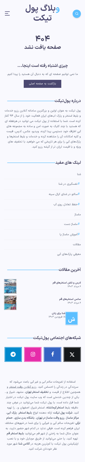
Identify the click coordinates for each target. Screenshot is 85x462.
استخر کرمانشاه (55, 408)
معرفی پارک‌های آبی (69, 254)
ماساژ (77, 214)
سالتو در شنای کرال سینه (63, 194)
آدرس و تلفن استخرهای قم (67, 283)
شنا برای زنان (58, 313)
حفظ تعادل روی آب (65, 204)
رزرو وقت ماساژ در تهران (50, 418)
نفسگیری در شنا (68, 184)
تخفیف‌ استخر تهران (36, 392)
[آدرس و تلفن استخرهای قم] (10, 285)
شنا (79, 174)
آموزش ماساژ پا (69, 235)
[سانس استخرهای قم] (10, 302)
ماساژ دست (71, 224)
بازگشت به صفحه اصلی (42, 84)
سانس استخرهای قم (70, 299)
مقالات (77, 244)
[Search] (77, 14)
